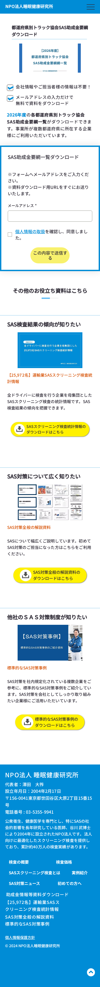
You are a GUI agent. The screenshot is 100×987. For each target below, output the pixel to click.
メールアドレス (22, 205)
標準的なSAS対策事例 (27, 923)
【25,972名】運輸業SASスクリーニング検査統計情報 (32, 905)
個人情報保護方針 (20, 937)
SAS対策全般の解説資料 (29, 917)
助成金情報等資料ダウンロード (37, 894)
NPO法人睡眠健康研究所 (29, 6)
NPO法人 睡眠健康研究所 (42, 774)
